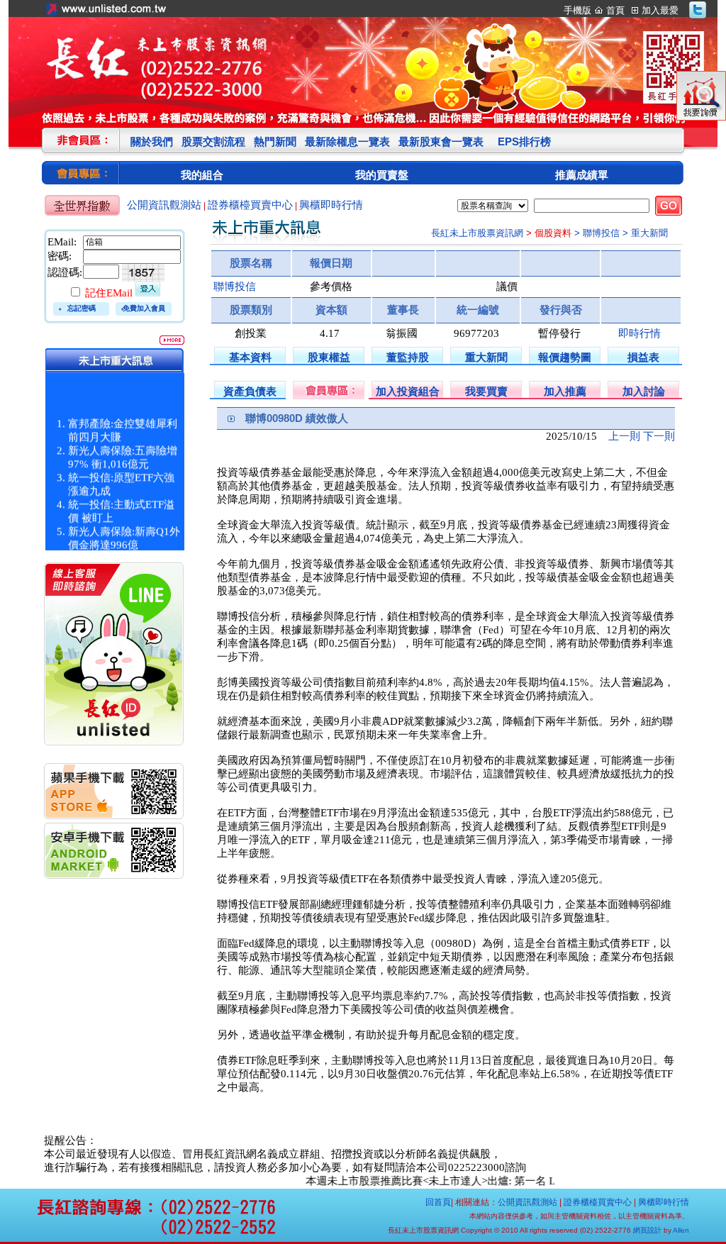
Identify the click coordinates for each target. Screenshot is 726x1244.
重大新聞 (486, 357)
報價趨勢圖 (564, 357)
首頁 (615, 10)
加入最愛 (660, 10)
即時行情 (639, 333)
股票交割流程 (213, 141)
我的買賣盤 (381, 175)
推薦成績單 (581, 175)
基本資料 (250, 357)
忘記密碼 (81, 308)
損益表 (643, 357)
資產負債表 (250, 391)
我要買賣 (486, 391)
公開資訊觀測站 (164, 205)
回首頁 (438, 1202)
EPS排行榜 (524, 141)
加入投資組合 (408, 391)
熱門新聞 (275, 141)
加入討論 (643, 391)
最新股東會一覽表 (441, 141)
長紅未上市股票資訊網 (477, 233)
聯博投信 (234, 286)
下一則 (659, 436)
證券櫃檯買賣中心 (250, 205)
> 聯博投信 (597, 233)
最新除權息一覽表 (347, 141)
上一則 (624, 436)
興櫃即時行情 (331, 205)
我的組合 (202, 175)
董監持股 (407, 357)
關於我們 (151, 141)
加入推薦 (565, 391)
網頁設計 (647, 1230)
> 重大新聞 (645, 233)
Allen (681, 1230)
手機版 (577, 10)
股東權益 (329, 357)
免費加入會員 (144, 308)
